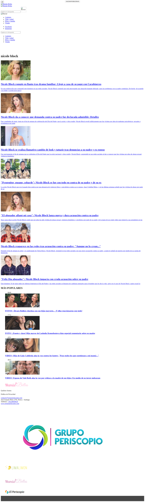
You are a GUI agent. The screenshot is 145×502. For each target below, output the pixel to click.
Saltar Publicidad (72, 1)
